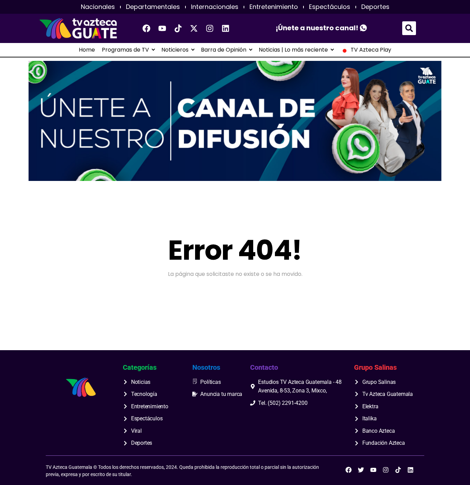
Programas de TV (125, 49)
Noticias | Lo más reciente (293, 49)
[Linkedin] (226, 28)
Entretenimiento (273, 6)
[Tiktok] (178, 28)
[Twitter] (361, 470)
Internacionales (214, 6)
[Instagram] (210, 28)
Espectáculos (329, 6)
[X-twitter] (194, 28)
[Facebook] (146, 28)
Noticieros (175, 49)
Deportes (375, 6)
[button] (409, 28)
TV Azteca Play (371, 49)
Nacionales (98, 6)
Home (87, 49)
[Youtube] (162, 28)
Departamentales (153, 6)
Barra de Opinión (223, 49)
